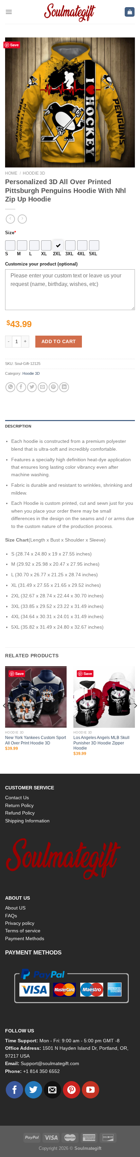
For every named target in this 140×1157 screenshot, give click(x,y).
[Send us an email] (52, 1089)
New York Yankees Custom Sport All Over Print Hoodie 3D (35, 740)
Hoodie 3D (34, 173)
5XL (93, 254)
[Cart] (130, 12)
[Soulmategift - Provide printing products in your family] (70, 12)
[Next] (135, 719)
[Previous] (4, 719)
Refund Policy (20, 813)
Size (10, 232)
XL (44, 254)
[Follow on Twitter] (33, 1089)
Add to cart (58, 341)
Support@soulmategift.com (50, 1063)
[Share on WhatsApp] (10, 387)
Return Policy (19, 805)
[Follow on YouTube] (90, 1089)
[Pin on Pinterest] (53, 387)
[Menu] (8, 12)
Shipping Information (27, 820)
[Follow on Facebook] (14, 1089)
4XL (81, 254)
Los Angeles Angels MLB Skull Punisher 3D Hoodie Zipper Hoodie (101, 743)
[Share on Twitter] (32, 387)
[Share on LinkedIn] (64, 387)
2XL (57, 254)
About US (15, 908)
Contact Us (17, 797)
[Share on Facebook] (21, 387)
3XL (69, 254)
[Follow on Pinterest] (71, 1089)
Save (14, 44)
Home (11, 173)
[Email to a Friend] (43, 387)
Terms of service (22, 930)
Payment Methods (24, 938)
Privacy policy (19, 923)
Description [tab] (18, 426)
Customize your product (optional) (41, 264)
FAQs (11, 915)
